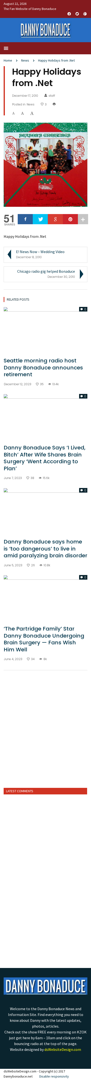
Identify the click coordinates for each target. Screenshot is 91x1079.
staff (52, 96)
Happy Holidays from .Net (56, 60)
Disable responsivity (54, 1076)
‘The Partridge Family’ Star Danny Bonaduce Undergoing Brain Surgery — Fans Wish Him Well (44, 639)
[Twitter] (40, 219)
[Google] (55, 219)
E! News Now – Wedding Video (40, 251)
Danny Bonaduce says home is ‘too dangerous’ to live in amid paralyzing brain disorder (45, 548)
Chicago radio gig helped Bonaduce (46, 271)
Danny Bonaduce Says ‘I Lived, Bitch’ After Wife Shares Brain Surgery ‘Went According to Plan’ (44, 458)
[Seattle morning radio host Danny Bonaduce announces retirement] (45, 330)
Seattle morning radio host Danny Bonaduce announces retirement (43, 367)
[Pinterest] (70, 219)
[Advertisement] (45, 735)
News (25, 60)
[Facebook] (25, 219)
